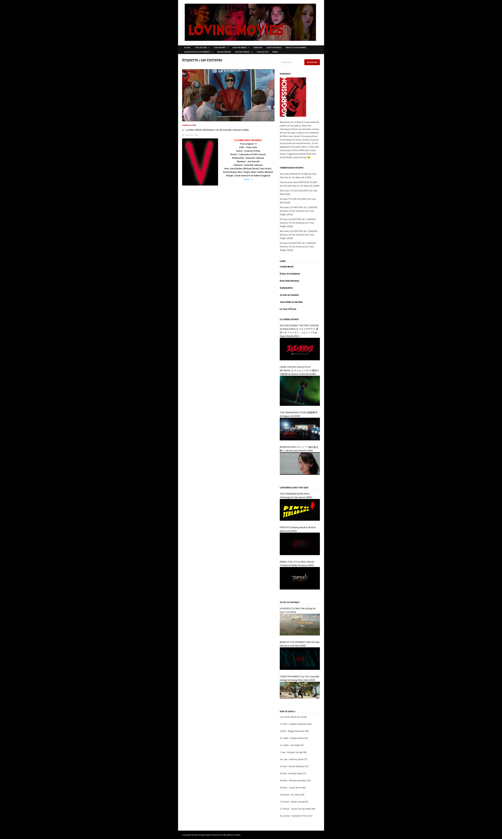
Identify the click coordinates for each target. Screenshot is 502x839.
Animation (257, 47)
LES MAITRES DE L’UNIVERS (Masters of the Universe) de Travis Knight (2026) (298, 211)
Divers (275, 52)
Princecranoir (286, 182)
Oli (281, 198)
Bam (238, 835)
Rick (282, 173)
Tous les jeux (262, 52)
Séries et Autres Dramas (296, 47)
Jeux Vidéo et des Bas (291, 301)
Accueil (187, 47)
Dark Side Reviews (289, 280)
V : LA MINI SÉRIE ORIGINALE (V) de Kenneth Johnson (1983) (215, 130)
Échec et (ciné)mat (290, 273)
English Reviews (224, 52)
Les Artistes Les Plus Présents (197, 52)
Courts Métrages (273, 47)
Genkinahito (286, 287)
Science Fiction (189, 125)
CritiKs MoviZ (287, 266)
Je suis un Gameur (289, 294)
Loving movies (204, 835)
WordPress (228, 835)
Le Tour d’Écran (288, 308)
